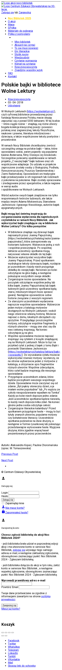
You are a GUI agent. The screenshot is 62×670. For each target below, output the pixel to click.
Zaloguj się (7, 12)
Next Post (7, 460)
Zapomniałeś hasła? (14, 512)
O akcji (12, 21)
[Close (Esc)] (2, 632)
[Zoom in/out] (12, 632)
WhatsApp (14, 646)
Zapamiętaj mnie (14, 503)
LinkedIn (13, 653)
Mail (10, 662)
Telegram (13, 650)
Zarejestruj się (9, 605)
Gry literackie (22, 51)
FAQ (10, 73)
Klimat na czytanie (25, 63)
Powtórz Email (9, 587)
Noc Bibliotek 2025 (19, 18)
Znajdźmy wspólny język (29, 70)
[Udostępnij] (6, 632)
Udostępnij (14, 105)
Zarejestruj (25, 12)
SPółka (12, 27)
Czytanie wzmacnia (26, 60)
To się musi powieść (26, 48)
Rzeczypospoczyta (26, 67)
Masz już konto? (10, 608)
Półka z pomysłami (19, 34)
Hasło (4, 496)
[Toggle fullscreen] (9, 632)
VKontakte (14, 659)
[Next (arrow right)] (6, 635)
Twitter (12, 643)
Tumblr (12, 656)
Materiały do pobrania (20, 30)
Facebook (13, 640)
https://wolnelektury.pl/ (40, 111)
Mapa (11, 24)
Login (4, 492)
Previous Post (9, 454)
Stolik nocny (22, 54)
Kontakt (12, 76)
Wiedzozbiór (22, 57)
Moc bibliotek (22, 41)
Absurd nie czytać (25, 45)
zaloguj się (19, 550)
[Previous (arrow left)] (2, 635)
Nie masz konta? (13, 507)
